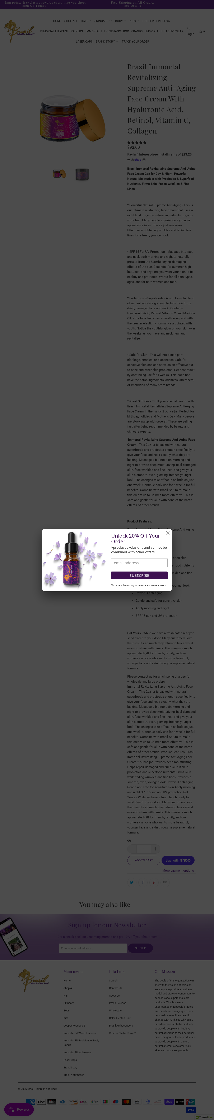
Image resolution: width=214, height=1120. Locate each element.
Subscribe (139, 575)
